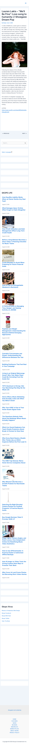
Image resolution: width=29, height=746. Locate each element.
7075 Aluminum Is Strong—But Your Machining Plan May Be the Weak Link (13, 388)
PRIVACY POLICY (14, 732)
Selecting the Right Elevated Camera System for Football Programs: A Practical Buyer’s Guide (12, 507)
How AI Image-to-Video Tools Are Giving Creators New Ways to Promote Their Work (14, 563)
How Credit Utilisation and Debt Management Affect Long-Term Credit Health (13, 231)
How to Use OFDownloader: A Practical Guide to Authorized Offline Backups (12, 552)
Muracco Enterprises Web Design (11, 610)
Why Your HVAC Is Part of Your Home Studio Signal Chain (13, 408)
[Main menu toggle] (25, 3)
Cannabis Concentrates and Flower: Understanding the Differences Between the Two (12, 355)
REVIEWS (14, 725)
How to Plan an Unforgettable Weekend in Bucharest (12, 286)
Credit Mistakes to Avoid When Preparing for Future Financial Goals (13, 264)
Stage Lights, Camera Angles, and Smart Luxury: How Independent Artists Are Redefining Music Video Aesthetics (14, 541)
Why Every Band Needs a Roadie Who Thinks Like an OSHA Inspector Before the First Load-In (14, 440)
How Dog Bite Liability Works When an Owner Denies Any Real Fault (13, 199)
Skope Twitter (5, 618)
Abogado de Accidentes (14, 710)
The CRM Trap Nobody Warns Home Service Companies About (13, 462)
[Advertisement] (14, 652)
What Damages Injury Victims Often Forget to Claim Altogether (13, 209)
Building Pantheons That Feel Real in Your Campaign (14, 365)
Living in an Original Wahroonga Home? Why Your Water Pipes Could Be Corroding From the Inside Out (13, 376)
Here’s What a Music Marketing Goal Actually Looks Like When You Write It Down (13, 398)
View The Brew (6, 621)
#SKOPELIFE (14, 727)
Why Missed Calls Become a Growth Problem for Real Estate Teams (13, 483)
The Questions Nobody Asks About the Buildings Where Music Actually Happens (14, 418)
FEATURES (14, 721)
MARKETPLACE (14, 728)
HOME (14, 719)
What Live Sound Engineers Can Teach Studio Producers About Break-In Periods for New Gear (13, 429)
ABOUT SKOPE (14, 730)
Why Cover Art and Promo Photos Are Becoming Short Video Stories (14, 573)
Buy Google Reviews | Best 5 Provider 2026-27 (12, 518)
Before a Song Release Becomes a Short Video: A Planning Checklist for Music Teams (14, 241)
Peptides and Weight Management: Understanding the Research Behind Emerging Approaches (14, 331)
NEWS (14, 723)
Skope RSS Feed (6, 616)
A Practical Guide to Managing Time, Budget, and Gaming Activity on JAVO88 (13, 308)
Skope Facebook (6, 613)
